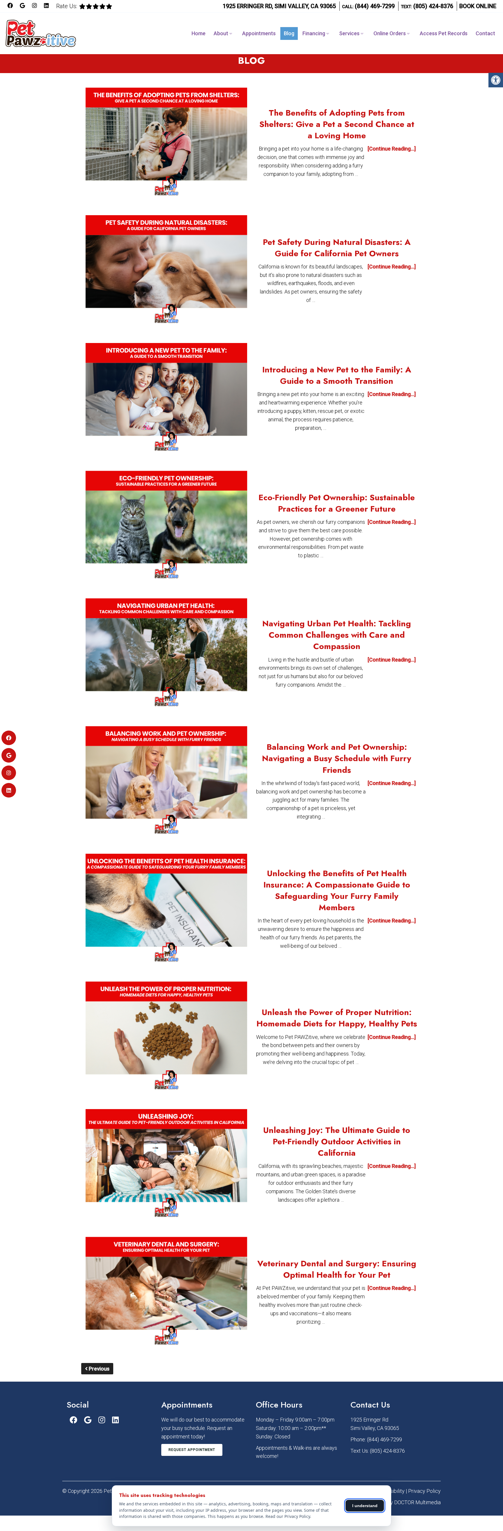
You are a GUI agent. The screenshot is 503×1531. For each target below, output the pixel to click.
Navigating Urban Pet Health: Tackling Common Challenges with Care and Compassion (336, 635)
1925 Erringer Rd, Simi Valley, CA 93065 (279, 6)
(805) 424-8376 (433, 6)
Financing (313, 33)
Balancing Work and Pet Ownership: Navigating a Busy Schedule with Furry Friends (336, 758)
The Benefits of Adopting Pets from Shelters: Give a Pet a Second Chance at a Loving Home (336, 124)
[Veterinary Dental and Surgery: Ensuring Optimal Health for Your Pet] (166, 1292)
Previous (98, 1369)
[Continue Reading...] (392, 149)
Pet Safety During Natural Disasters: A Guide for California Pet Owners (337, 247)
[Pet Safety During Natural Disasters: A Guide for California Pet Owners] (166, 270)
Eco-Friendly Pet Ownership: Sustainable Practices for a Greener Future (336, 503)
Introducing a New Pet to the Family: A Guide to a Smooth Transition (336, 375)
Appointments (259, 33)
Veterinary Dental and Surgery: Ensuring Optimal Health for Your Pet (336, 1269)
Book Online (477, 6)
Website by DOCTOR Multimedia (404, 1502)
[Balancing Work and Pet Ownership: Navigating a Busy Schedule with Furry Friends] (166, 781)
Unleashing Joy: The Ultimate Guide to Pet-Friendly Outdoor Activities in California (336, 1141)
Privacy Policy (424, 1491)
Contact (485, 33)
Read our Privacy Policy (287, 1516)
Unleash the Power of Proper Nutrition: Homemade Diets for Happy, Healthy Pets (336, 1018)
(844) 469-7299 (375, 6)
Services (349, 33)
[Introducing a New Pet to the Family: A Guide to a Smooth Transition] (166, 398)
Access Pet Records (443, 33)
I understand (365, 1505)
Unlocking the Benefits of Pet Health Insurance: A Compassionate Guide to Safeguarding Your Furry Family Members (336, 890)
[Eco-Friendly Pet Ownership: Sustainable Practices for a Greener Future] (166, 526)
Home (199, 33)
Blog (289, 33)
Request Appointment (192, 1450)
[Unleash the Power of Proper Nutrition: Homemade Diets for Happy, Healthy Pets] (166, 1037)
